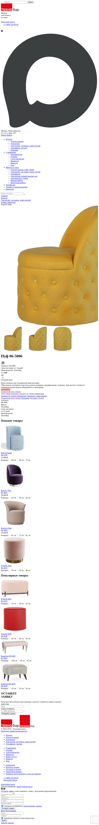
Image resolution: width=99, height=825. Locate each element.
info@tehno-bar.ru (8, 784)
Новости (14, 163)
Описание (25, 398)
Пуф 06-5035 (6, 567)
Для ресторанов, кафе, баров (22, 170)
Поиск (3, 135)
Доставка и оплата (13, 769)
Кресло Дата (6, 491)
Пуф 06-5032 (6, 600)
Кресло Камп (6, 454)
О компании (11, 152)
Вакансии (15, 161)
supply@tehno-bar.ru (24, 787)
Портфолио (10, 185)
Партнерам (10, 765)
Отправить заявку (8, 714)
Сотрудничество (17, 159)
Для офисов (15, 174)
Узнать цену (5, 389)
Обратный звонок (8, 22)
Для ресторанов (17, 141)
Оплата (41, 398)
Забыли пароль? (7, 823)
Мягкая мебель (17, 181)
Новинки (14, 150)
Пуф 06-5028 (6, 635)
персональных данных (32, 806)
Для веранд (15, 144)
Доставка (33, 398)
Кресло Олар (6, 529)
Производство (16, 154)
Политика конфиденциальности (14, 731)
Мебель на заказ (12, 167)
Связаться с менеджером (37, 396)
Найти (30, 2)
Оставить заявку (8, 808)
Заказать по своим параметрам (13, 396)
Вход (3, 811)
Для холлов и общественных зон (24, 176)
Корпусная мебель (18, 183)
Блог (12, 165)
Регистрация (11, 811)
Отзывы (14, 157)
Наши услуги (11, 757)
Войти (9, 135)
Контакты (10, 189)
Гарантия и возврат (14, 772)
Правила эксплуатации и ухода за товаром (23, 774)
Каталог (9, 139)
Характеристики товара (11, 392)
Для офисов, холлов (19, 148)
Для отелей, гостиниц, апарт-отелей (25, 146)
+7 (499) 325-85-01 (10, 25)
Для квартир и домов (19, 178)
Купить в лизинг (13, 767)
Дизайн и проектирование (17, 187)
